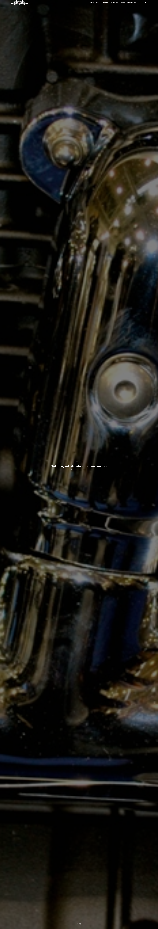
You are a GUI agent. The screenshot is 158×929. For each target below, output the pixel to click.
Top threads (131, 2)
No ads (122, 2)
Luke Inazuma (73, 470)
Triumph (78, 462)
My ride (105, 2)
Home (92, 2)
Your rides (114, 2)
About (98, 2)
